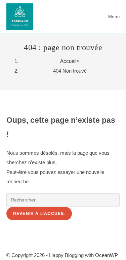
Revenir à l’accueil (39, 213)
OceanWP (106, 255)
